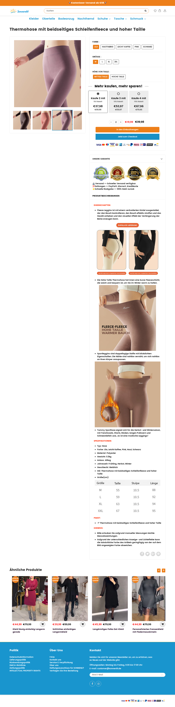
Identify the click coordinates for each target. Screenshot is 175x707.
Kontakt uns (55, 659)
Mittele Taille (100, 76)
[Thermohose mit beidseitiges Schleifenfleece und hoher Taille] (47, 73)
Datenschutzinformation (21, 657)
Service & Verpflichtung (61, 662)
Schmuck (136, 19)
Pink (137, 46)
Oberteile (48, 19)
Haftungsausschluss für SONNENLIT (67, 668)
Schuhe (102, 19)
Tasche (119, 19)
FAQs (52, 657)
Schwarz (147, 46)
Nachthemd (86, 19)
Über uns (54, 665)
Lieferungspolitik (18, 659)
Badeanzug (66, 19)
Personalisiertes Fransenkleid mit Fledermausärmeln (145, 631)
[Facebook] (92, 683)
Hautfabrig (107, 46)
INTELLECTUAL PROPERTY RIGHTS (25, 670)
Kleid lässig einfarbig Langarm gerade (26, 631)
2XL (115, 61)
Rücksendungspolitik (20, 662)
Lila (96, 46)
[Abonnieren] (162, 675)
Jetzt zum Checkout (127, 136)
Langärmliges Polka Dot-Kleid (105, 629)
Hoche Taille (118, 76)
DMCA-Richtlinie (18, 665)
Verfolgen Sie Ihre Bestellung (64, 670)
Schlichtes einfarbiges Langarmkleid (61, 631)
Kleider (34, 19)
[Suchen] (145, 10)
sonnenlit (35, 700)
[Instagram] (98, 683)
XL (109, 61)
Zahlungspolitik (17, 668)
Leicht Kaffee (123, 46)
